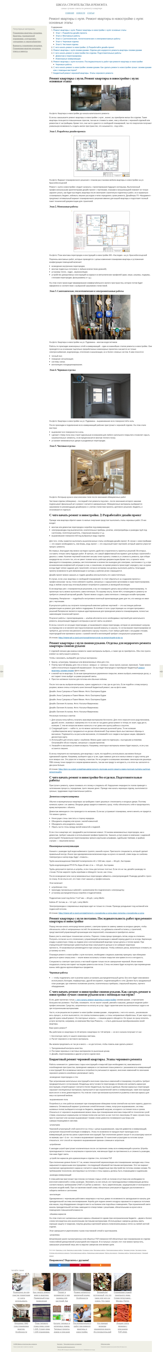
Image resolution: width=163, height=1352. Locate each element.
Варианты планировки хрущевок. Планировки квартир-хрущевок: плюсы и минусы (27, 48)
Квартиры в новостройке (74, 1250)
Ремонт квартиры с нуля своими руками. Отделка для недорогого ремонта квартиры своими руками (97, 50)
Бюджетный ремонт (135, 1253)
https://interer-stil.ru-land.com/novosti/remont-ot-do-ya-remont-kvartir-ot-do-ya (90, 637)
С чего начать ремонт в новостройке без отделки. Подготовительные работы (87, 53)
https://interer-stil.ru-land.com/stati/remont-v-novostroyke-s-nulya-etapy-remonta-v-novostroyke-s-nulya (101, 913)
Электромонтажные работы (114, 1250)
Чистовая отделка (140, 1250)
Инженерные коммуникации (68, 58)
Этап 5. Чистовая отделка (67, 44)
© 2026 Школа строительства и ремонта (25, 1344)
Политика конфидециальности (66, 1347)
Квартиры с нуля (61, 1250)
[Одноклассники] (100, 1265)
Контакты (60, 1344)
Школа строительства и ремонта (81, 5)
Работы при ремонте (111, 1253)
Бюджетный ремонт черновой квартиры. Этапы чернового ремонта (83, 73)
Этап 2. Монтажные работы (68, 35)
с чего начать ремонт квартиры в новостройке (95, 999)
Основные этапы (88, 1250)
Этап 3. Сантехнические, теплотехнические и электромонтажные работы (88, 38)
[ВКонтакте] (59, 1265)
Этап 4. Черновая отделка (67, 41)
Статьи (90, 12)
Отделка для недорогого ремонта (59, 1253)
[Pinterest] (80, 1265)
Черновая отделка (129, 1250)
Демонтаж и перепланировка (69, 55)
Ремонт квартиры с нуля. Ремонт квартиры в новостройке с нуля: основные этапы (89, 30)
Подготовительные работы (78, 1253)
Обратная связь (105, 1344)
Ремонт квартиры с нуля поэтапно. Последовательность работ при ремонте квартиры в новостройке (98, 61)
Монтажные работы (99, 1250)
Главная (69, 12)
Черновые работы (64, 64)
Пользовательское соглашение (73, 1344)
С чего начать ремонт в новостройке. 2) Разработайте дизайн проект (83, 47)
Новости (80, 12)
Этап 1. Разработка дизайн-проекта (71, 33)
